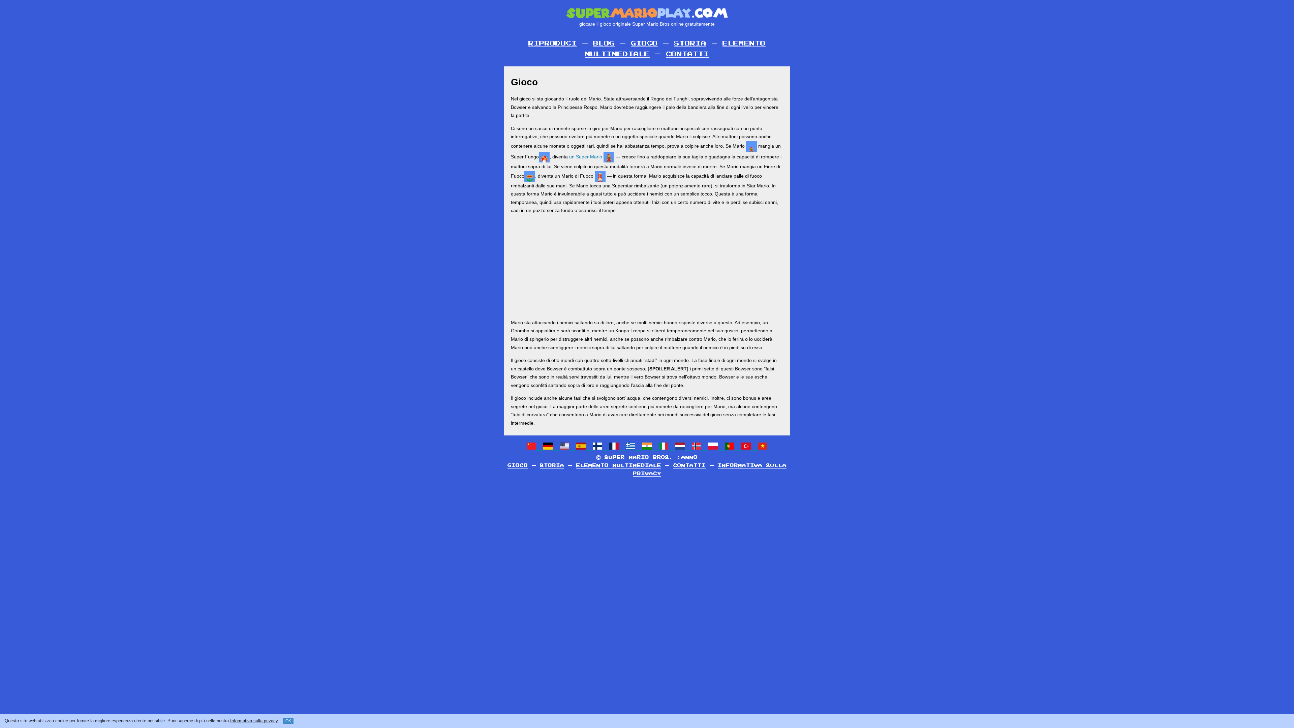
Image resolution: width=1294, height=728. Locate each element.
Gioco (644, 43)
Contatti (687, 54)
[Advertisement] (647, 266)
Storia (690, 43)
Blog (604, 43)
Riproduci (552, 43)
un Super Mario (585, 156)
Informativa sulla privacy (254, 720)
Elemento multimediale (618, 466)
